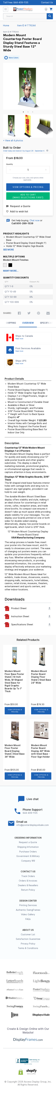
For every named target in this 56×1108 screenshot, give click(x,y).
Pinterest (28, 1095)
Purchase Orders (28, 851)
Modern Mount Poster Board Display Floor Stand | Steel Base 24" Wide (41, 677)
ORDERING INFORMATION (28, 838)
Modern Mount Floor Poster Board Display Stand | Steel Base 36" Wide (15, 751)
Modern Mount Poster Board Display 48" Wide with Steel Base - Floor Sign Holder (40, 751)
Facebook (11, 1095)
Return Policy (28, 890)
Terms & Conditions (28, 948)
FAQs (28, 919)
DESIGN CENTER (28, 901)
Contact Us (47, 2)
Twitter (20, 1095)
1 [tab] (23, 111)
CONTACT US (28, 871)
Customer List (28, 934)
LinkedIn (36, 1095)
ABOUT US (28, 930)
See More (8, 249)
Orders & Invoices (28, 880)
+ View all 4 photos (13, 140)
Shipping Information (28, 847)
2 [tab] (28, 111)
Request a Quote (28, 842)
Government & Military (28, 856)
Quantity (9, 164)
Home (6, 25)
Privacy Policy (28, 943)
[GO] (50, 16)
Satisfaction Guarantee (28, 939)
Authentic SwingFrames (28, 910)
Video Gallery (28, 914)
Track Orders (28, 876)
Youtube (45, 1095)
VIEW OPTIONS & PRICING (15, 711)
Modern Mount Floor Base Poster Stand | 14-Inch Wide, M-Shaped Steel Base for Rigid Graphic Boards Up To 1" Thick (14, 681)
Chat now (35, 220)
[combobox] (28, 16)
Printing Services (28, 905)
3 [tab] (32, 111)
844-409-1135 (21, 2)
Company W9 (28, 861)
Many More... (11, 271)
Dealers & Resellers (28, 885)
